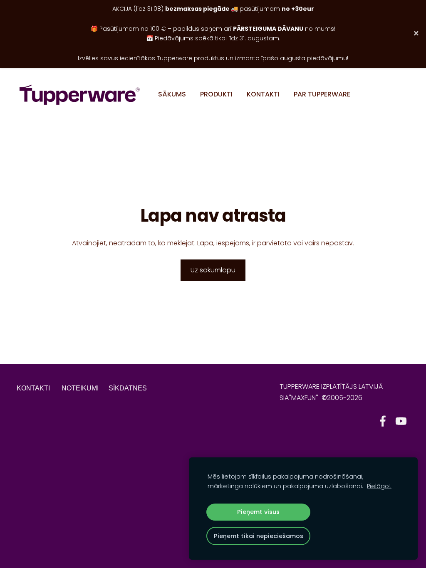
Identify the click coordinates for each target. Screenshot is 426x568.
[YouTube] (401, 421)
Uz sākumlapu (213, 270)
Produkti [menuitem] (216, 94)
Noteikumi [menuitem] (80, 388)
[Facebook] (382, 421)
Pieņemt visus (258, 512)
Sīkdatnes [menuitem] (128, 388)
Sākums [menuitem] (172, 94)
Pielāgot (379, 486)
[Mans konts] (400, 94)
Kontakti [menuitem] (263, 94)
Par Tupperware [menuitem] (322, 94)
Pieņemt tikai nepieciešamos (258, 536)
